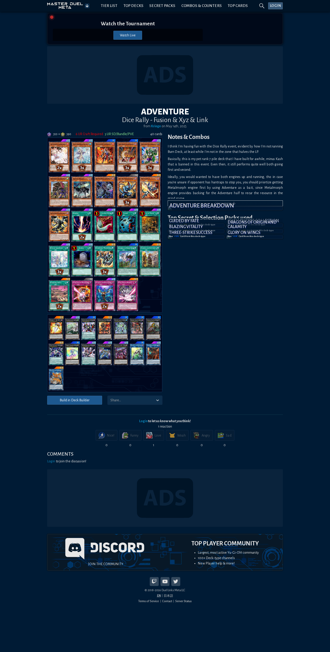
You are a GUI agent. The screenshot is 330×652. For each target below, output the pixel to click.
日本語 (168, 595)
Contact (167, 601)
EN (159, 595)
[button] (225, 208)
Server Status (183, 601)
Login (143, 421)
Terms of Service (148, 601)
